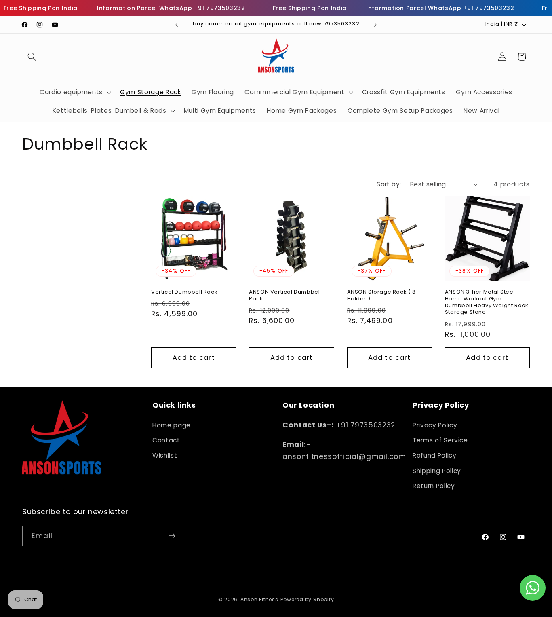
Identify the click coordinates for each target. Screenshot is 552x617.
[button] (32, 56)
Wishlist (164, 455)
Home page (171, 424)
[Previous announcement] (176, 24)
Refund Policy (435, 455)
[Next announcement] (375, 24)
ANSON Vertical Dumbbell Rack (285, 295)
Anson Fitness (259, 599)
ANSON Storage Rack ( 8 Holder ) (381, 295)
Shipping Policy (437, 470)
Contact (166, 440)
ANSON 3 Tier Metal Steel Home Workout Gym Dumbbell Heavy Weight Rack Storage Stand (487, 302)
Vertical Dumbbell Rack (184, 292)
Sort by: (389, 184)
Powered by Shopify (307, 599)
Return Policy (434, 485)
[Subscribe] (172, 535)
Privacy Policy (435, 424)
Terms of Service (440, 440)
